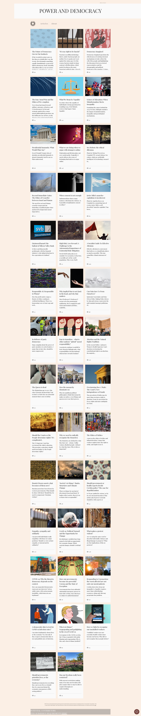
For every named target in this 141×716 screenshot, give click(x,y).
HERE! (64, 713)
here (95, 705)
